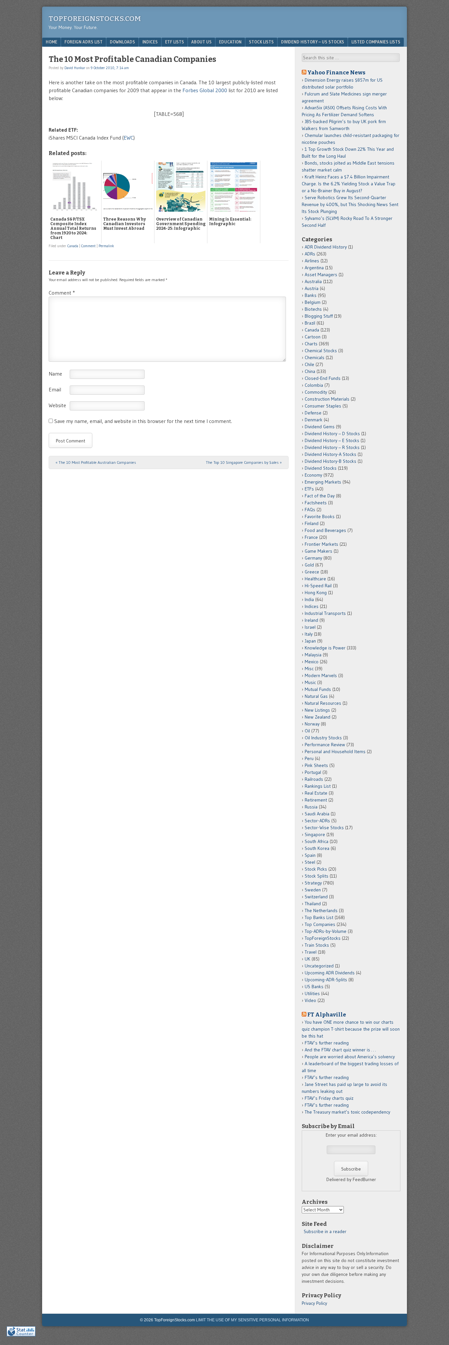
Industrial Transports (325, 613)
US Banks (314, 986)
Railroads (314, 779)
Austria (312, 288)
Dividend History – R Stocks (332, 447)
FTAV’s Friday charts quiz (329, 1098)
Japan (310, 641)
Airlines (312, 261)
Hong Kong (316, 592)
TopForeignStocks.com (95, 18)
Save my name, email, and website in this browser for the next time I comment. (143, 421)
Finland (312, 523)
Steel (310, 862)
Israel (310, 627)
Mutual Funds (318, 689)
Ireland (311, 620)
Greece (312, 572)
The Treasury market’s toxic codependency (347, 1112)
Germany (313, 558)
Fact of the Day (320, 496)
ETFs (309, 489)
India (309, 599)
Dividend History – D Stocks (332, 433)
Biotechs (313, 309)
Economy (313, 475)
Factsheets (316, 503)
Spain (310, 855)
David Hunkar (74, 68)
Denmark (313, 420)
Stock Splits (316, 876)
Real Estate (316, 793)
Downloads (122, 41)
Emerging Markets (323, 482)
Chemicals (314, 357)
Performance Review (325, 745)
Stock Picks (316, 869)
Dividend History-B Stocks (330, 461)
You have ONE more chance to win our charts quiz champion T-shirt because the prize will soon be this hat (351, 1029)
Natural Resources (323, 703)
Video (310, 1000)
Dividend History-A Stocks (330, 454)
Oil (307, 731)
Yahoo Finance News (336, 72)
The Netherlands (321, 910)
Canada (72, 246)
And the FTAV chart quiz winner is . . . (341, 1050)
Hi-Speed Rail (318, 586)
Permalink (106, 246)
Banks (311, 295)
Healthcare (315, 579)
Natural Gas (316, 696)
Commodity (316, 392)
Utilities (312, 993)
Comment (88, 246)
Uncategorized (319, 966)
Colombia (314, 385)
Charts (311, 344)
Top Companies (320, 924)
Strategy (313, 883)
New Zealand (317, 717)
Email (55, 389)
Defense (313, 413)
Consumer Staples (323, 406)
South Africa (316, 841)
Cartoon (312, 337)
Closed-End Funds (323, 378)
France (311, 537)
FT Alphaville (326, 1014)
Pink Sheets (316, 765)
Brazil (310, 323)
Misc (309, 669)
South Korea (317, 848)
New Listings (317, 710)
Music (310, 682)
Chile (309, 364)
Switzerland (316, 897)
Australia (313, 281)
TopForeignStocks (323, 938)
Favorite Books (320, 516)
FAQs (310, 510)
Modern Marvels (321, 675)
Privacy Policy (314, 1303)
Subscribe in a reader (325, 1231)
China (310, 371)
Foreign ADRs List (83, 41)
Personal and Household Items (335, 751)
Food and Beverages (325, 530)
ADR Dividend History (326, 247)
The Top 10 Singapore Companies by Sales (244, 462)
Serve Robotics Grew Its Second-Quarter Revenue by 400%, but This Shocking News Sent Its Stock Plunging (350, 204)
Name (55, 373)
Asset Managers (321, 274)
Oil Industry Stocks (323, 738)
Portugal (313, 772)
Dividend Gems (320, 427)
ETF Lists (174, 41)
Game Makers (318, 551)
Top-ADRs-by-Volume (325, 931)
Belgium (312, 302)
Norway (312, 724)
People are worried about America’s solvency (350, 1057)
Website (57, 405)
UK (307, 959)
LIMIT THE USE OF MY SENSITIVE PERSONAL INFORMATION (252, 1320)
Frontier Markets (321, 544)
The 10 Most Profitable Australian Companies (96, 462)
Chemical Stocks (321, 351)
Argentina (314, 268)
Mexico (312, 662)
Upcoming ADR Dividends (330, 973)
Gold (309, 565)
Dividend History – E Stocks (332, 440)
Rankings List (318, 786)
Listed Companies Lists (375, 41)
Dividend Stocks (321, 468)
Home (51, 41)
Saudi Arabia (317, 814)
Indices (150, 41)
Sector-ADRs (317, 821)
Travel (311, 952)
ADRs (310, 254)
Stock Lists (261, 41)
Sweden (313, 890)
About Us (201, 41)
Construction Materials (327, 399)
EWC (128, 137)
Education (230, 41)
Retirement (316, 800)
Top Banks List (319, 917)
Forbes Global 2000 (204, 90)
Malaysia (313, 655)
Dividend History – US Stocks (312, 41)
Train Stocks (317, 945)
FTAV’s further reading (327, 1043)
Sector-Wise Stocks (324, 828)
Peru (309, 758)
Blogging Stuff (319, 316)
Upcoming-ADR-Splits (326, 980)
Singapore (315, 834)
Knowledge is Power (325, 648)
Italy (309, 634)
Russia (311, 807)
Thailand (313, 904)
